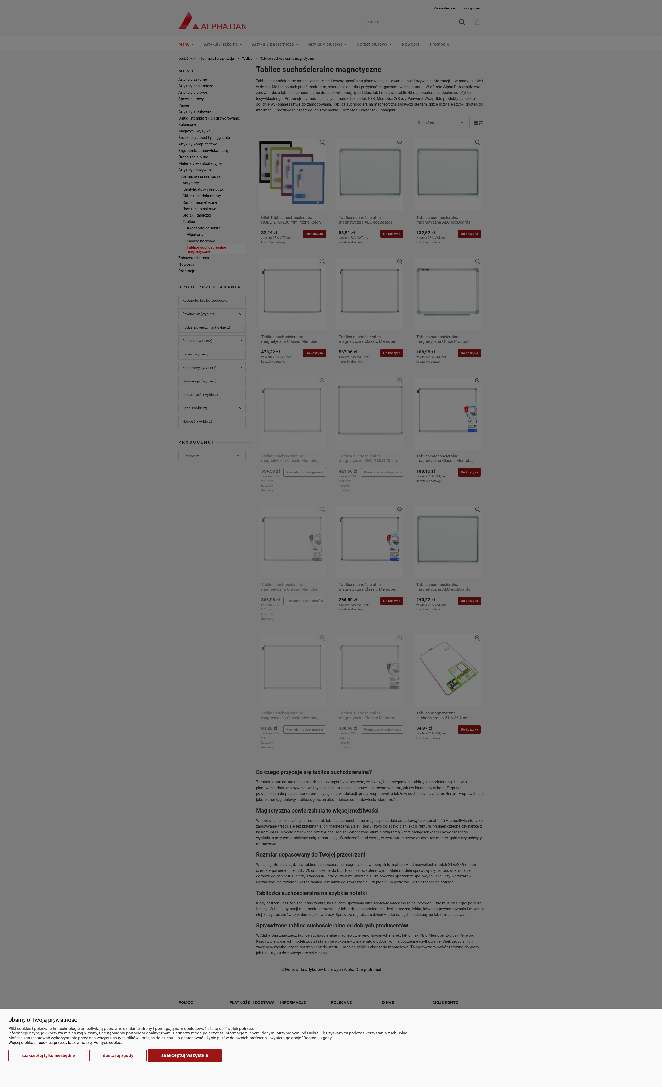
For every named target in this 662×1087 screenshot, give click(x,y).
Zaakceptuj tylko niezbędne (48, 1055)
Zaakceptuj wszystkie (184, 1055)
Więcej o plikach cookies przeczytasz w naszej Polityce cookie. (65, 1042)
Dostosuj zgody (118, 1055)
